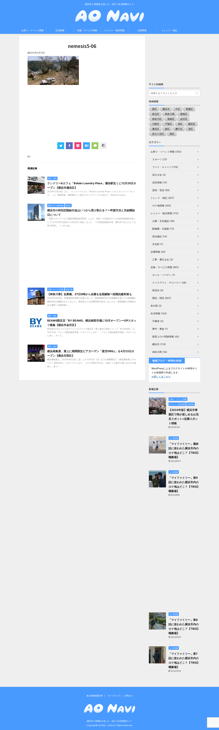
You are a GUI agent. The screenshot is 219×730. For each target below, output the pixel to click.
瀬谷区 (155, 128)
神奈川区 (157, 118)
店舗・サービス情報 (87, 30)
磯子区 (179, 128)
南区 (172, 133)
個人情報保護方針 (95, 695)
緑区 (167, 128)
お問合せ (128, 695)
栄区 (190, 128)
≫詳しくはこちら (161, 376)
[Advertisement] (82, 113)
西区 (154, 109)
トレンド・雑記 (169, 30)
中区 (177, 109)
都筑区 (183, 113)
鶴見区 (191, 123)
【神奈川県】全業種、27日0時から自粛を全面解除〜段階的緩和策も (89, 294)
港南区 (171, 118)
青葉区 (189, 109)
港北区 (155, 113)
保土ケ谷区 (158, 133)
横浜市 (166, 109)
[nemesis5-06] (86, 145)
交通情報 (142, 30)
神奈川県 (170, 113)
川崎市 (155, 123)
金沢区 (183, 118)
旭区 (180, 123)
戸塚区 (168, 123)
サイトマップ (113, 695)
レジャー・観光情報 (115, 30)
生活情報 (59, 30)
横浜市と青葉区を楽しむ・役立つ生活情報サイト (109, 721)
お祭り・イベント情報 (32, 30)
